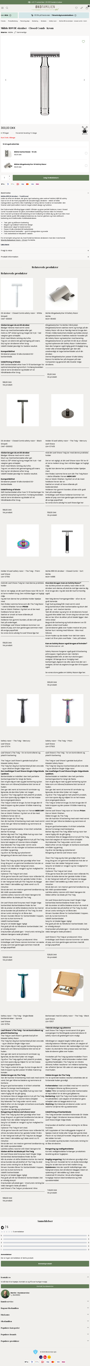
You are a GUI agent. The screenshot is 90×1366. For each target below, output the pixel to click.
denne (3, 831)
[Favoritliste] (76, 8)
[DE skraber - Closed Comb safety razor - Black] (23, 416)
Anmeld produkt (45, 1264)
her (82, 502)
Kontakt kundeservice (45, 1286)
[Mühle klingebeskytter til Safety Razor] (67, 294)
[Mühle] (84, 132)
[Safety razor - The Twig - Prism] (67, 716)
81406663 (16, 1295)
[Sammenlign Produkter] (81, 8)
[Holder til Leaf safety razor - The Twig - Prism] (23, 546)
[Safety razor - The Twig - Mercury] (23, 716)
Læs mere (5, 244)
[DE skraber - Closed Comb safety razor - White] (23, 294)
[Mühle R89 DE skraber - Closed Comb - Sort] (67, 546)
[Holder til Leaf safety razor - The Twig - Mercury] (67, 416)
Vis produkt (7, 385)
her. (84, 672)
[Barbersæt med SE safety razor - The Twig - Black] (67, 991)
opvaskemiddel (15, 892)
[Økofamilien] (45, 8)
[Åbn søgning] (7, 8)
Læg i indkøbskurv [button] (51, 178)
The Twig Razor (81, 474)
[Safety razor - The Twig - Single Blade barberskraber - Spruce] (23, 991)
